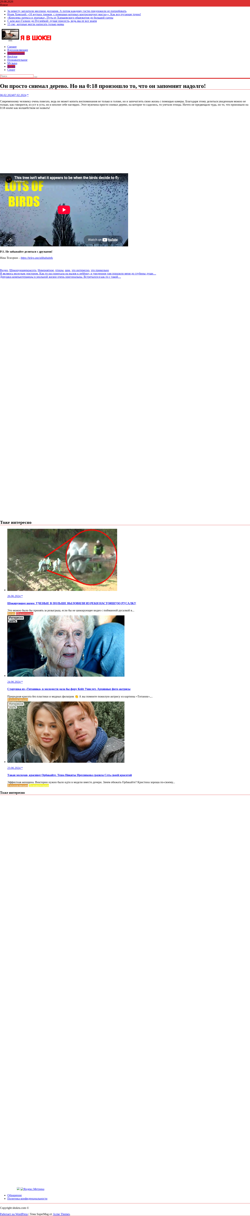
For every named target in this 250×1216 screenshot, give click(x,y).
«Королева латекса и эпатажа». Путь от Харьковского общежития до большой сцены (60, 17)
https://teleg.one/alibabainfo (37, 257)
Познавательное (17, 59)
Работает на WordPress (14, 1214)
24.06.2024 (14, 681)
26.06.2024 (14, 596)
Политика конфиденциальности (27, 1198)
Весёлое (12, 56)
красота (31, 270)
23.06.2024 (14, 767)
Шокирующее (16, 53)
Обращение (14, 1195)
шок (67, 270)
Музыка (12, 63)
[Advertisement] (125, 141)
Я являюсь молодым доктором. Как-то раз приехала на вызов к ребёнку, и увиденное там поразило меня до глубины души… (78, 273)
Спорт (11, 69)
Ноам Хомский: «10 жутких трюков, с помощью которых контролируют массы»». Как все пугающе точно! (74, 14)
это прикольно (100, 270)
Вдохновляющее (17, 50)
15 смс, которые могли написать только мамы (35, 24)
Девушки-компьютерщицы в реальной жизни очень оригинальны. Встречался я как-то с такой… (60, 276)
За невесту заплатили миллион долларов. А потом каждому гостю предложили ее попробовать (66, 11)
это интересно (80, 270)
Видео (11, 66)
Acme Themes (61, 1214)
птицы (59, 270)
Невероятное (46, 270)
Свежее (12, 46)
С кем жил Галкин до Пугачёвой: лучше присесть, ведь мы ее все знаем (52, 20)
